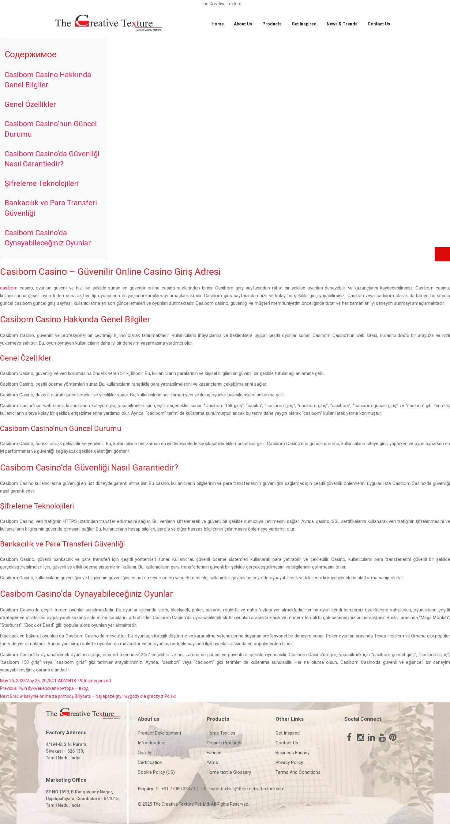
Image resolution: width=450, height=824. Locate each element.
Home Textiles (221, 733)
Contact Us (379, 23)
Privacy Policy (289, 762)
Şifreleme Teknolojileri (42, 183)
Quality (144, 752)
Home (218, 23)
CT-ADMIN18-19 (66, 680)
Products (272, 23)
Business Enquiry (292, 752)
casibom (8, 288)
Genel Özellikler (30, 104)
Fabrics (214, 752)
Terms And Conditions (298, 772)
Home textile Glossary (229, 772)
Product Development (159, 733)
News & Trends (342, 23)
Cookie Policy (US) (156, 772)
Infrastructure (152, 743)
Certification (150, 762)
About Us (243, 23)
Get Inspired (304, 23)
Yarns (212, 762)
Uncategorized (96, 680)
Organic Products (224, 743)
